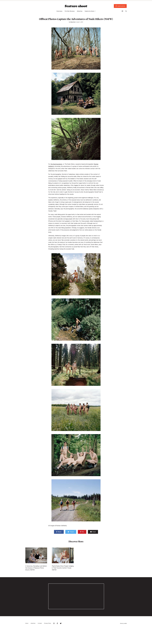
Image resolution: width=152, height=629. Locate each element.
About (26, 623)
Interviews (59, 11)
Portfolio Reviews (70, 11)
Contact (40, 623)
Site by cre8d (123, 623)
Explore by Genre (89, 11)
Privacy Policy (47, 623)
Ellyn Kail (72, 22)
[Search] (126, 11)
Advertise (79, 11)
